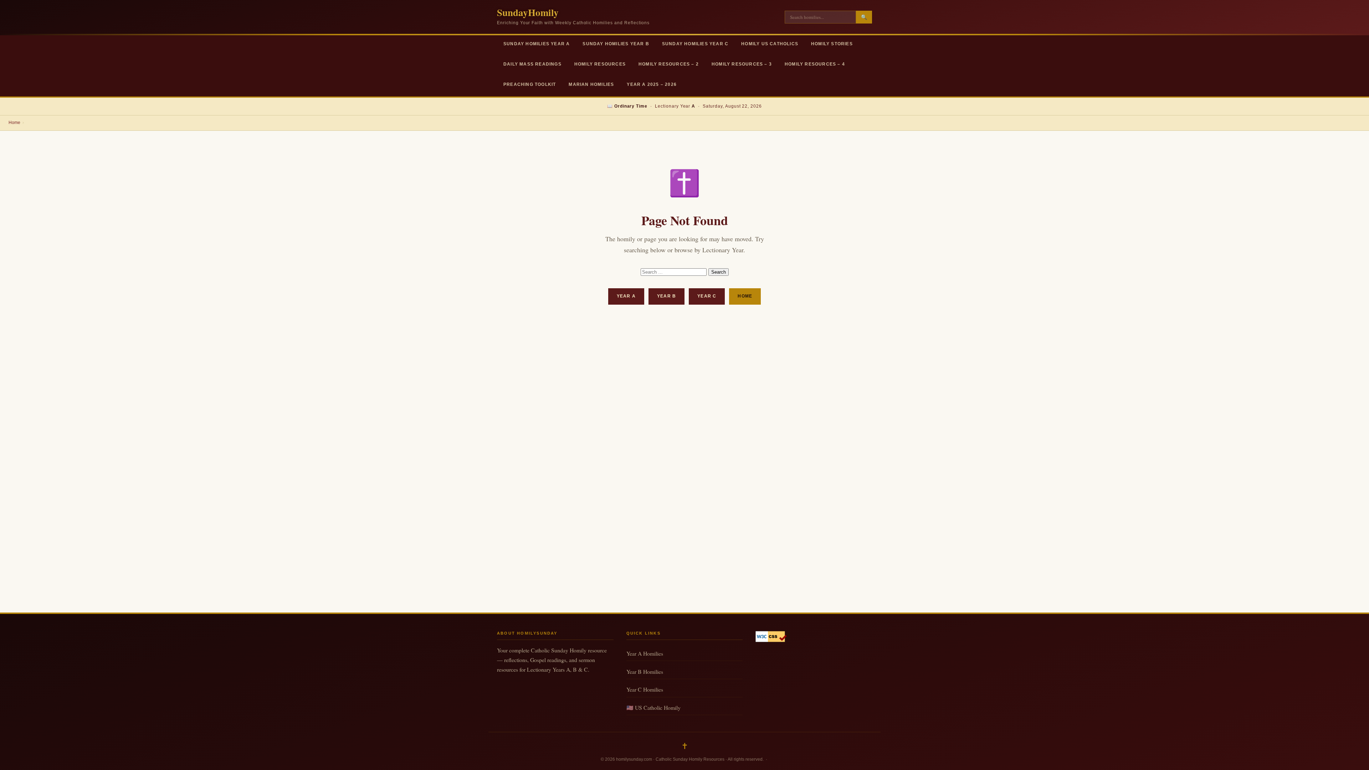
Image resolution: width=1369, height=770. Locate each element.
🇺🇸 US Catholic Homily (653, 707)
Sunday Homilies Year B (616, 43)
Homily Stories (832, 43)
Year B (666, 296)
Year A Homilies (644, 653)
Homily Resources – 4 (815, 64)
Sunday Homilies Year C (695, 43)
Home (14, 122)
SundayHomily (528, 12)
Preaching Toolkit (529, 84)
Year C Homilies (644, 689)
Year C (706, 296)
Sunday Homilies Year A (536, 43)
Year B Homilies (644, 671)
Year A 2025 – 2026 (652, 84)
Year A (626, 296)
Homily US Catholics (769, 43)
